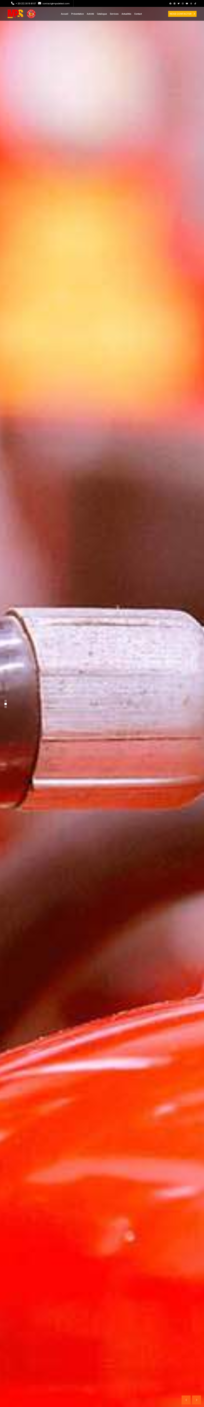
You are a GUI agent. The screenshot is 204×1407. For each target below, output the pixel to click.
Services (114, 14)
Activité (90, 14)
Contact (138, 14)
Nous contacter (181, 14)
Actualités (126, 14)
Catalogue (102, 14)
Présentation (77, 14)
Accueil (64, 14)
